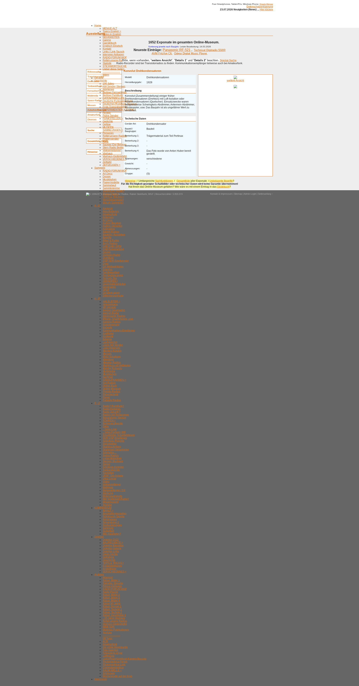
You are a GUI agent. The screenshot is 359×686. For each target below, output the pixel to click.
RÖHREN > (109, 420)
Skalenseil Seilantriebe (116, 449)
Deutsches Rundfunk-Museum (120, 104)
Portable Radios (112, 400)
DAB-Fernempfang (113, 249)
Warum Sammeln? (113, 202)
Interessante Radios (114, 316)
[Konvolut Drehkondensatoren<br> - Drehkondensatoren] (235, 78)
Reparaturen (110, 519)
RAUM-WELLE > (112, 670)
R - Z (97, 403)
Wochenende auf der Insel (117, 676)
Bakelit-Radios (111, 231)
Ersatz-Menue (266, 4)
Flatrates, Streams (113, 583)
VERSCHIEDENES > (114, 159)
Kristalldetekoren (112, 565)
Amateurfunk (110, 214)
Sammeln (99, 167)
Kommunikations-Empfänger (119, 330)
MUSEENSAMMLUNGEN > (113, 129)
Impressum (100, 679)
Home (97, 25)
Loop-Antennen (111, 348)
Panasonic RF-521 (177, 50)
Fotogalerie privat (112, 653)
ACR (105, 641)
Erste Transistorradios (115, 106)
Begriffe (107, 237)
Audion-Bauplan (112, 223)
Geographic (109, 287)
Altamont (108, 577)
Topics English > (112, 31)
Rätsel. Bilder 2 (111, 594)
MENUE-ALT (110, 28)
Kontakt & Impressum (221, 194)
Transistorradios (95, 76)
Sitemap (238, 194)
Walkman (108, 487)
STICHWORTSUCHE (115, 66)
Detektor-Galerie (112, 548)
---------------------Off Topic (111, 637)
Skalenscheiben (112, 446)
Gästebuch (223, 186)
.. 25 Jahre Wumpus (114, 618)
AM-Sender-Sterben (114, 86)
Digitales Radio (111, 255)
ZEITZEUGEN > (111, 165)
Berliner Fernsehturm (115, 92)
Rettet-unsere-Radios (115, 60)
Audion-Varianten (112, 226)
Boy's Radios (110, 243)
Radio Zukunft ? (111, 411)
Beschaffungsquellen (115, 513)
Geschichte (100, 80)
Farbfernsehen (111, 272)
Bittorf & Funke (111, 240)
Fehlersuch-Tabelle (113, 516)
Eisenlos (107, 269)
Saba (106, 426)
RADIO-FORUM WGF (115, 57)
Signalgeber (110, 443)
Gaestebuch (109, 43)
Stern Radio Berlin (113, 147)
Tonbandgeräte (111, 470)
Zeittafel (107, 162)
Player (106, 397)
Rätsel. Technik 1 (112, 609)
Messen (107, 353)
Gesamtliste (183, 180)
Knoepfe (107, 327)
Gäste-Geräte (110, 554)
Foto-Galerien (110, 650)
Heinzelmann (110, 304)
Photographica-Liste (114, 664)
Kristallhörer (109, 568)
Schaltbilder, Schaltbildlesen (119, 435)
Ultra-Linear (109, 478)
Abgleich (108, 208)
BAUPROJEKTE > (113, 542)
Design (107, 176)
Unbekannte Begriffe (221, 180)
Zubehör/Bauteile (96, 110)
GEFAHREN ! (110, 281)
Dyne (106, 263)
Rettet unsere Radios (115, 135)
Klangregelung (111, 324)
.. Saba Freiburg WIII (114, 432)
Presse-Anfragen (112, 586)
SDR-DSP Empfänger (115, 438)
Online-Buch (110, 385)
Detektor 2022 (111, 539)
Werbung (108, 493)
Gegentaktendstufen (114, 284)
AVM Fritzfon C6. (162, 53)
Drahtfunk (108, 257)
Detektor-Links (111, 551)
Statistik (107, 63)
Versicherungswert (113, 199)
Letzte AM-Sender (113, 345)
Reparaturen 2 (111, 522)
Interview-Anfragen (113, 54)
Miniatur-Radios (112, 362)
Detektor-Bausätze (113, 545)
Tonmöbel (108, 472)
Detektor (99, 536)
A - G (97, 205)
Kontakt (107, 48)
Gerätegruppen (111, 292)
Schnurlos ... (110, 452)
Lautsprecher (110, 342)
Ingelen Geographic (114, 310)
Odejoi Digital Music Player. (190, 53)
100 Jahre (108, 83)
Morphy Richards (112, 368)
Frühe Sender (110, 115)
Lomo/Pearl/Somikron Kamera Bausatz (124, 658)
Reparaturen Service (114, 417)
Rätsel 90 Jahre (111, 603)
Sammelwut (109, 185)
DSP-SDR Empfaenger (116, 260)
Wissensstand (110, 501)
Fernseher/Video (95, 91)
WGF (151, 194)
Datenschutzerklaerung (260, 6)
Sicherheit (108, 531)
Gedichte (108, 121)
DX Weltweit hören (113, 266)
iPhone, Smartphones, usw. (118, 318)
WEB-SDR (108, 626)
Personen (108, 133)
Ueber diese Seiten (113, 69)
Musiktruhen (110, 179)
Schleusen (109, 673)
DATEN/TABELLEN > (114, 98)
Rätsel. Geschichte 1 (114, 615)
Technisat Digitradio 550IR (209, 50)
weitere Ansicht (235, 80)
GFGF (106, 289)
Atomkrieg (108, 89)
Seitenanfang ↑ (265, 194)
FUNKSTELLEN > (113, 118)
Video (106, 481)
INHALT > (108, 510)
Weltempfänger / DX (114, 490)
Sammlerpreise (111, 188)
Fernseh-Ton (110, 278)
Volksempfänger (112, 150)
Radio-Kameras (111, 409)
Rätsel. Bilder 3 (111, 597)
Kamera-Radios (111, 321)
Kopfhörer (108, 333)
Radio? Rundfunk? (113, 406)
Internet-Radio (111, 313)
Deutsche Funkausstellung (118, 101)
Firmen (107, 112)
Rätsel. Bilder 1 (111, 580)
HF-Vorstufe (109, 307)
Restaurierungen (112, 525)
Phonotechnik (110, 394)
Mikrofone (108, 359)
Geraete (98, 77)
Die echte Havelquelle (115, 647)
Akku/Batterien (111, 211)
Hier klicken (266, 9)
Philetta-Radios (111, 391)
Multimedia (109, 371)
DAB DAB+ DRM (112, 246)
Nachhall (108, 377)
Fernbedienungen (113, 275)
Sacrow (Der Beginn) (114, 144)
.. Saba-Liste (110, 429)
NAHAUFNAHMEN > (114, 379)
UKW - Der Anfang (113, 475)
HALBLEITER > (111, 301)
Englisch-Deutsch (113, 45)
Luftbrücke (108, 655)
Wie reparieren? (112, 533)
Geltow (107, 124)
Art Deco (107, 173)
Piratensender (111, 138)
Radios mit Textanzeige (116, 414)
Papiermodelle (111, 182)
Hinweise (130, 180)
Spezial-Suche (228, 60)
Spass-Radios (111, 194)
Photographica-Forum (115, 661)
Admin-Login (250, 194)
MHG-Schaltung (112, 356)
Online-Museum (112, 388)
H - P (97, 298)
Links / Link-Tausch (113, 51)
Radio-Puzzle (110, 592)
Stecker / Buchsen (113, 461)
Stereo (106, 464)
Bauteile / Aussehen (114, 234)
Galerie (107, 40)
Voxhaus (107, 153)
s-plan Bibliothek (112, 458)
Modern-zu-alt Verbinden (117, 365)
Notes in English (112, 34)
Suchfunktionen (164, 180)
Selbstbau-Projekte (113, 440)
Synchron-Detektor (113, 467)
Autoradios (109, 228)
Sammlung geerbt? (113, 191)
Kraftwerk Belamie (108, 338)
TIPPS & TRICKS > (113, 196)
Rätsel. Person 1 (112, 606)
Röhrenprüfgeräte (113, 423)
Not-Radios (109, 382)
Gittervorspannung (113, 295)
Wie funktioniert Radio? (116, 499)
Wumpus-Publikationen (116, 629)
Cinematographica (113, 667)
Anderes (99, 574)
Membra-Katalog (112, 350)
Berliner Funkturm (113, 95)
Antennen (108, 217)
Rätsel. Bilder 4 (111, 600)
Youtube (107, 504)
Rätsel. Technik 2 (112, 612)
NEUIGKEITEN (111, 37)
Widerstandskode (112, 496)
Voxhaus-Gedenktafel (115, 156)
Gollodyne (108, 557)
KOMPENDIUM (103, 507)
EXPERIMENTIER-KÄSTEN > (119, 109)
